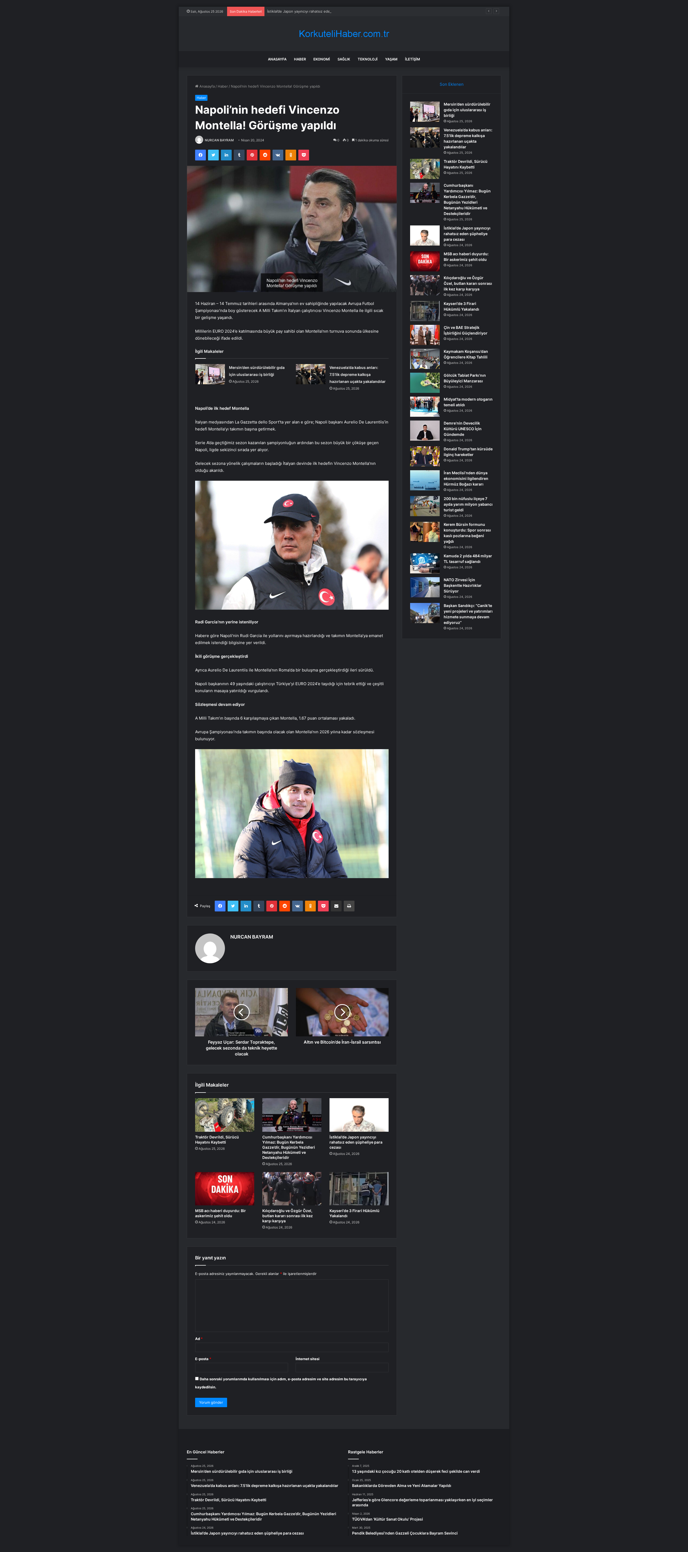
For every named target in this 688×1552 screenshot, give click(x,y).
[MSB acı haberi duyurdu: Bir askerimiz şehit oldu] (224, 1188)
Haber (300, 59)
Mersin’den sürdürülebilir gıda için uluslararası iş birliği (467, 110)
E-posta (203, 1359)
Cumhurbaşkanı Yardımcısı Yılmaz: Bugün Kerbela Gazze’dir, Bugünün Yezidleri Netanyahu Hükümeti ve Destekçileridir (288, 1147)
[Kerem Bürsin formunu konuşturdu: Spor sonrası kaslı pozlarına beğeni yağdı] (425, 532)
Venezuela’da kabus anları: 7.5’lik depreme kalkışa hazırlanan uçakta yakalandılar (357, 374)
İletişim (412, 59)
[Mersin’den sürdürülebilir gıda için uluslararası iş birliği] (210, 374)
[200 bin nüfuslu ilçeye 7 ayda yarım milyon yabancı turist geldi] (425, 506)
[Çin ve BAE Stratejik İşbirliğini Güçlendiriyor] (425, 335)
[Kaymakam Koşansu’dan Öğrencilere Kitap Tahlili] (425, 359)
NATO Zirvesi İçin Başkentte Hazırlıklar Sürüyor (463, 585)
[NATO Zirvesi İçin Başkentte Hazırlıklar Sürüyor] (425, 587)
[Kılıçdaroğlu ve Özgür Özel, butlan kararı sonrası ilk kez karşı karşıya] (291, 1188)
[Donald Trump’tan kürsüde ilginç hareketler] (425, 456)
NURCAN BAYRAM (219, 140)
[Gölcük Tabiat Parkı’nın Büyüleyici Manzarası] (425, 383)
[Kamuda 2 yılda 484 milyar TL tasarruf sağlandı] (425, 563)
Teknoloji (368, 59)
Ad (199, 1339)
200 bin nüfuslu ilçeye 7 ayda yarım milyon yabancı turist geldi (468, 504)
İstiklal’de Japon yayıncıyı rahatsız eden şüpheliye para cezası (318, 11)
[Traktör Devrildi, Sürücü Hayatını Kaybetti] (224, 1114)
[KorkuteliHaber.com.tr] (344, 33)
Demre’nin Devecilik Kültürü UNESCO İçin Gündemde (463, 429)
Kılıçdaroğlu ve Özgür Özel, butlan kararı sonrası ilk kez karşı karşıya (287, 1215)
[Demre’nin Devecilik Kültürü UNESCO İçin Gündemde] (425, 431)
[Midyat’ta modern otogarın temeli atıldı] (425, 407)
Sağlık (344, 59)
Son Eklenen (452, 84)
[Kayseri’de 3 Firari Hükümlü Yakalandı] (359, 1188)
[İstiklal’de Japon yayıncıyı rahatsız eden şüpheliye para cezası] (359, 1114)
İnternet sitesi (308, 1359)
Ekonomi (321, 59)
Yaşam (391, 59)
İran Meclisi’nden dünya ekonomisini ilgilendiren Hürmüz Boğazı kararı (466, 478)
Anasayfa (277, 59)
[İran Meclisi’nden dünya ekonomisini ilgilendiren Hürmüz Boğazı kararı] (425, 480)
